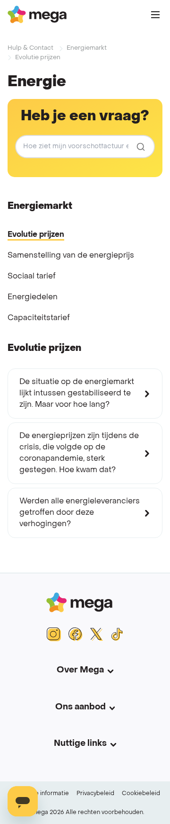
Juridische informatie (39, 794)
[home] (37, 14)
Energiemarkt (87, 48)
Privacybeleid (95, 794)
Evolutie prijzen (37, 57)
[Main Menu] (155, 15)
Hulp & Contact (30, 48)
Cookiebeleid (141, 794)
